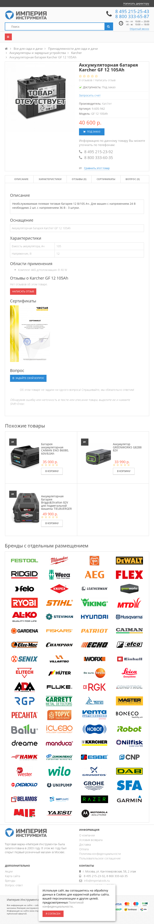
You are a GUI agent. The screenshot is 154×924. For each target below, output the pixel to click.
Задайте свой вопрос (29, 378)
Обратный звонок (139, 28)
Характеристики (50, 179)
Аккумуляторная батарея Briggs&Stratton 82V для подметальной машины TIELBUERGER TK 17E (56, 504)
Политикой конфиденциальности (63, 904)
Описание (21, 179)
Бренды (10, 880)
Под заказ (93, 131)
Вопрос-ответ (14, 885)
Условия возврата (90, 840)
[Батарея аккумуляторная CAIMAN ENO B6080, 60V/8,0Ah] (27, 456)
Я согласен (53, 913)
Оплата (84, 849)
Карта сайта (12, 876)
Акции (9, 871)
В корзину (52, 471)
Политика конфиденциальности (100, 854)
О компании (87, 835)
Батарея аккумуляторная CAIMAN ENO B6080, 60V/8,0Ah (55, 448)
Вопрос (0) (133, 179)
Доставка (85, 844)
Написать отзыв (105, 80)
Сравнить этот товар (97, 168)
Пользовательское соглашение (100, 858)
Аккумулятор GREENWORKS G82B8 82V (127, 447)
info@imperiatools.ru (97, 880)
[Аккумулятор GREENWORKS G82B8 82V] (99, 456)
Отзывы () (79, 179)
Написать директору (136, 3)
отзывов (86, 80)
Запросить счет (90, 95)
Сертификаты (106, 179)
